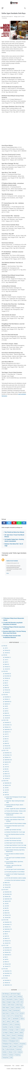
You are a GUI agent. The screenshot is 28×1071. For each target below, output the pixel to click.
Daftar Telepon (5, 1007)
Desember (8, 657)
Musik (8, 1035)
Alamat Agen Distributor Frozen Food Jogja (16, 845)
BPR (18, 1002)
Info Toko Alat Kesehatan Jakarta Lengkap (16, 878)
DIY (23, 1007)
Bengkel (9, 1002)
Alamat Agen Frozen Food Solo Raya (14, 842)
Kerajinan (17, 1027)
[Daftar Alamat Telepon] (14, 3)
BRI (22, 1002)
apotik (10, 996)
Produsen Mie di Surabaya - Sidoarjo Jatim (16, 811)
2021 (5, 750)
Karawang (17, 1024)
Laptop (22, 1029)
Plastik (14, 1046)
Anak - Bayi (5, 996)
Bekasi (3, 1002)
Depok (12, 1007)
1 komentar (4, 18)
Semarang (18, 1049)
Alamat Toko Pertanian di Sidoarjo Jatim (15, 817)
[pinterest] (13, 522)
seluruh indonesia (10, 1049)
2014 (5, 978)
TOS (13, 1065)
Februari (7, 650)
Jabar (9, 1018)
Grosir (3, 1016)
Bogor (14, 1002)
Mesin (3, 1035)
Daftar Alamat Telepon (16, 1068)
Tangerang (17, 1054)
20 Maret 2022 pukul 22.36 (12, 563)
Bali (15, 996)
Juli (6, 648)
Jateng (8, 1021)
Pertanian (16, 1043)
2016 (5, 968)
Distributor (18, 1007)
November (8, 676)
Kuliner (17, 1029)
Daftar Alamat (11, 1004)
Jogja (17, 1021)
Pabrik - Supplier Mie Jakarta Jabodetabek (16, 808)
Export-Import (5, 1013)
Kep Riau (11, 1027)
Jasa (3, 1021)
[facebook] (4, 522)
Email (10, 1010)
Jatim (13, 1021)
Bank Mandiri (10, 999)
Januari (7, 652)
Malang (11, 1032)
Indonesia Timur (18, 1016)
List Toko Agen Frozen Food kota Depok (15, 869)
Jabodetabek (15, 1018)
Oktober (7, 678)
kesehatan (4, 1029)
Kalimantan (5, 1024)
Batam (21, 999)
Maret (7, 664)
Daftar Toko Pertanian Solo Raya (13, 840)
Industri (4, 1018)
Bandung (20, 996)
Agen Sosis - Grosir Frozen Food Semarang (16, 847)
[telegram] (23, 522)
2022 (5, 720)
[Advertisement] (14, 129)
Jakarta (22, 1018)
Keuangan (11, 1029)
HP (12, 1016)
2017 (5, 945)
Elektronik (4, 1010)
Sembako (4, 1052)
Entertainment (16, 1010)
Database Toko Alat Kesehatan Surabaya (15, 880)
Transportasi (5, 1057)
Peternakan (5, 1046)
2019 (5, 889)
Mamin (16, 1032)
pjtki (10, 1046)
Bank (3, 999)
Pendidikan (13, 1038)
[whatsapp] (19, 522)
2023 (5, 694)
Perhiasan (20, 1038)
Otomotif (13, 1035)
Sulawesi (20, 1052)
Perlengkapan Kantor (14, 1041)
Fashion (12, 1013)
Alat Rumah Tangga (15, 993)
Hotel (8, 1016)
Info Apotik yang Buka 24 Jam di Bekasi (15, 871)
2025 (5, 655)
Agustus (7, 703)
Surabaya (11, 1054)
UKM (11, 1057)
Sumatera (4, 1054)
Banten (16, 999)
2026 (5, 645)
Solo (15, 1052)
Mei (6, 683)
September (8, 701)
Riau (3, 1049)
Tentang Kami (7, 1065)
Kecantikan (5, 1027)
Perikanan (4, 1041)
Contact (17, 1065)
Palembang (20, 1035)
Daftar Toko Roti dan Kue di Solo (13, 838)
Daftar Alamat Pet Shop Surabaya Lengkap (16, 823)
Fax (17, 1013)
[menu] (3, 8)
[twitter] (9, 522)
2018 (5, 919)
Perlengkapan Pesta (7, 1043)
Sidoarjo (10, 1052)
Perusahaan (23, 1043)
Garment (22, 1013)
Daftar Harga (19, 1004)
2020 (5, 780)
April (6, 662)
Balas (7, 573)
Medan (21, 1032)
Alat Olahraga (5, 993)
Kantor (11, 1024)
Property (20, 1046)
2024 (5, 671)
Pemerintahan (5, 1038)
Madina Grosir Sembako (12, 560)
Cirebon (4, 1004)
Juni (6, 659)
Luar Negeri (5, 1032)
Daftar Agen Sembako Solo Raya (13, 829)
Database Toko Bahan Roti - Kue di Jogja (15, 832)
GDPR (22, 1065)
